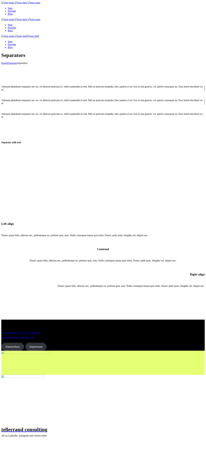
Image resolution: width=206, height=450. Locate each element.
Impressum (35, 346)
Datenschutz (12, 346)
